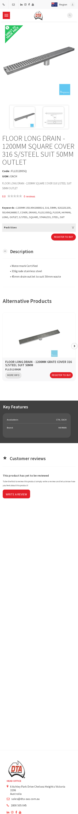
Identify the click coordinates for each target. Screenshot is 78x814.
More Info (13, 375)
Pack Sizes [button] (10, 227)
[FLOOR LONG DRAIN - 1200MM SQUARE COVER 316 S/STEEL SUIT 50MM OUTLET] (39, 60)
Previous (3, 346)
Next (74, 346)
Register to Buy (63, 236)
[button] (58, 4)
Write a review (16, 494)
